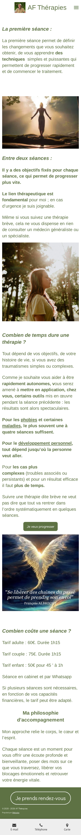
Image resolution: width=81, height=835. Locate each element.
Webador (15, 812)
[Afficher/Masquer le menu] (76, 7)
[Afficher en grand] (40, 122)
